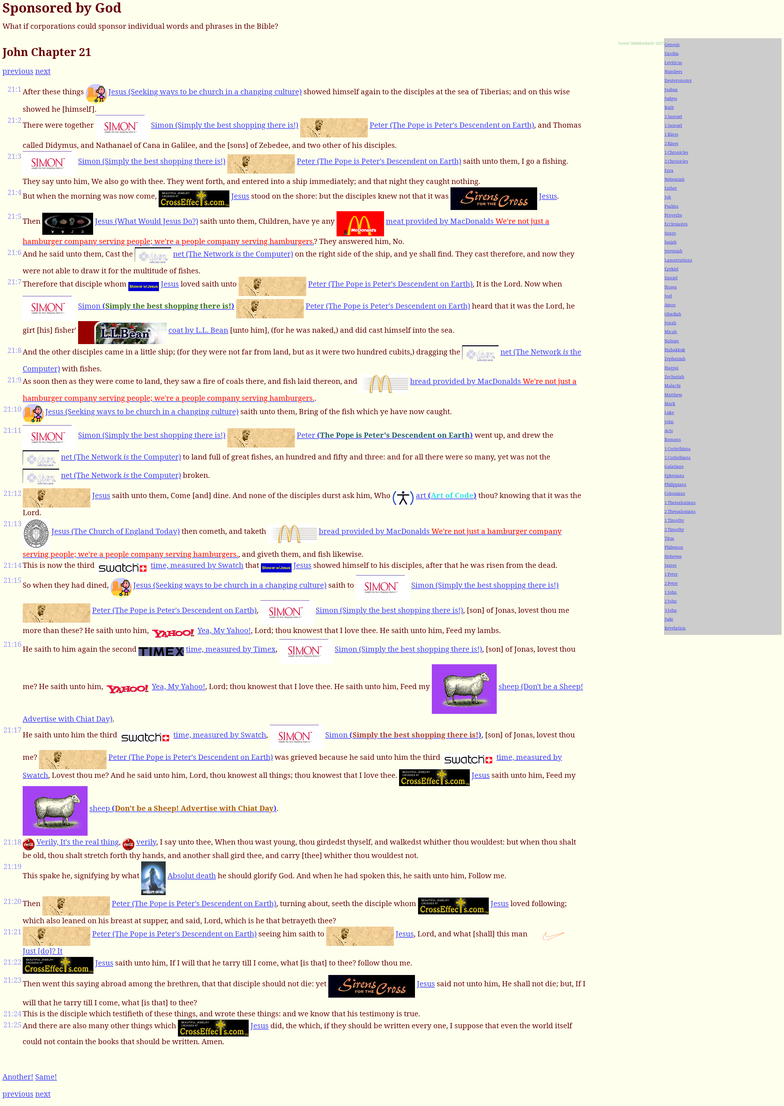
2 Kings (671, 143)
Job (668, 197)
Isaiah (671, 242)
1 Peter (671, 574)
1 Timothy (674, 520)
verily (146, 842)
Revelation (675, 628)
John (669, 422)
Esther (671, 188)
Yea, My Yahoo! (224, 630)
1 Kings (671, 134)
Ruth (669, 107)
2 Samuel (673, 116)
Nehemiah (674, 179)
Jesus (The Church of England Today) (115, 531)
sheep (183, 808)
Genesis (672, 44)
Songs (670, 233)
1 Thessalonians (680, 502)
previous (17, 71)
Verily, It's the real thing (77, 842)
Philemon (674, 547)
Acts (669, 430)
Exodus (672, 53)
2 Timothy (674, 529)
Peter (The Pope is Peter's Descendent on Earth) (452, 125)
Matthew (673, 395)
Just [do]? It (42, 951)
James (671, 565)
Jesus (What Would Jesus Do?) (146, 221)
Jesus (240, 196)
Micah (671, 332)
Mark (670, 404)
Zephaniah (675, 359)
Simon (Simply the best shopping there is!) (224, 125)
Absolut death (192, 875)
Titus (669, 538)
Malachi (672, 385)
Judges (671, 98)
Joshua (671, 89)
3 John (671, 610)
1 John (671, 592)
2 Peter (671, 583)
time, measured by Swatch (197, 565)
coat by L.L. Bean (198, 330)
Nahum (672, 341)
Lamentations (678, 260)
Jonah (670, 323)
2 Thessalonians (680, 511)
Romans (673, 439)
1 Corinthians (678, 449)
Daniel (671, 278)
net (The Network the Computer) (233, 254)
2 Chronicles (676, 161)
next (43, 71)
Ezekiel (671, 269)
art (446, 495)
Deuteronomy (678, 80)
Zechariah (674, 377)
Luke (669, 412)
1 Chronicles (676, 152)
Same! (46, 1076)
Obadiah (673, 314)
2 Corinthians (678, 457)
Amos (670, 305)
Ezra (669, 170)
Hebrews (673, 556)
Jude (669, 619)
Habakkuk (675, 350)
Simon (156, 306)
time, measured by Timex (231, 649)
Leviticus (673, 63)
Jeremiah (673, 251)
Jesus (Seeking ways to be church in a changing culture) (205, 91)
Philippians (675, 484)
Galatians (674, 466)
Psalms (671, 206)
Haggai (671, 368)
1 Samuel (673, 125)
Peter (385, 435)
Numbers (673, 71)
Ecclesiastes (676, 224)
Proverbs (673, 215)
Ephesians (674, 475)
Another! (17, 1076)
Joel (668, 296)
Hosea (671, 287)
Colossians (675, 493)
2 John (671, 601)
